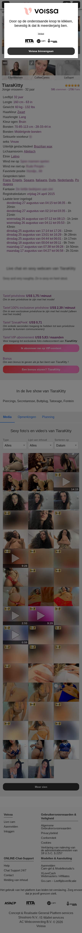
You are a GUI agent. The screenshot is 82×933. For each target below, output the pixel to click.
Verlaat (41, 34)
